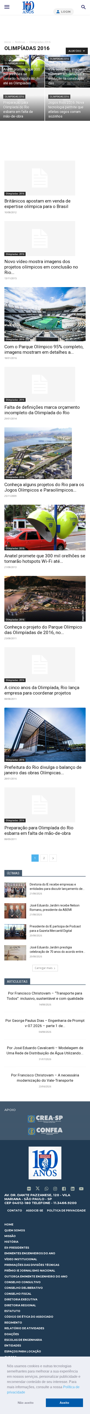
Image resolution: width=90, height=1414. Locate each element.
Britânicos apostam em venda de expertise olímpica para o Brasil (37, 203)
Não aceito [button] (26, 1402)
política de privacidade (66, 1210)
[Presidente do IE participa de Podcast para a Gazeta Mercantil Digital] (15, 931)
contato (14, 1210)
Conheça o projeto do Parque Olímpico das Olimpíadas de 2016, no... (43, 629)
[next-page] (53, 858)
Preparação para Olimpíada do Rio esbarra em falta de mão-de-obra (38, 830)
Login (66, 11)
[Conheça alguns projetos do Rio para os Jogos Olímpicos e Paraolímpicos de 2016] (45, 453)
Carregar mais (43, 968)
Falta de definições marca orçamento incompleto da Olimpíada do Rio (42, 410)
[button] (26, 1392)
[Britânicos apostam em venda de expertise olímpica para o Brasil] (45, 178)
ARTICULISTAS (17, 981)
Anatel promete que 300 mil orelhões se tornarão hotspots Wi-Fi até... (44, 558)
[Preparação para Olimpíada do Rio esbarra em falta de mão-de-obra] (45, 804)
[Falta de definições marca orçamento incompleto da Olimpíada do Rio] (45, 384)
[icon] (28, 1189)
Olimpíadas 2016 (14, 63)
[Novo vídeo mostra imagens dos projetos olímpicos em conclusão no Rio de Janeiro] (45, 238)
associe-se (34, 1210)
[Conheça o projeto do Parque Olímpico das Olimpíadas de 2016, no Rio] (45, 599)
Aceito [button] (64, 1402)
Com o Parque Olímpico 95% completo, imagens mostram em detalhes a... (43, 349)
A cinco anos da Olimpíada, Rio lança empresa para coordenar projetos (41, 690)
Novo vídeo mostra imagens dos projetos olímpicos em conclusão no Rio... (41, 267)
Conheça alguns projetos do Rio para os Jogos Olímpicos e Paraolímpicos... (44, 487)
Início (7, 42)
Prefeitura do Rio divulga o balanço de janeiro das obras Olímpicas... (42, 770)
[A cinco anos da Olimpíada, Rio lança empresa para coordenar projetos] (45, 664)
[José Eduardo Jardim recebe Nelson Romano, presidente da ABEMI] (15, 910)
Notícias (20, 42)
